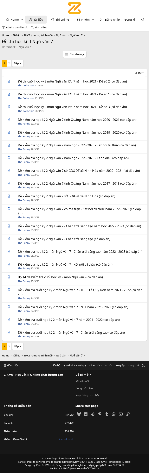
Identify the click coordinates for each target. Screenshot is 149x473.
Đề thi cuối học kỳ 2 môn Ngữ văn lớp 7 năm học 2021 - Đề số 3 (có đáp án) (72, 107)
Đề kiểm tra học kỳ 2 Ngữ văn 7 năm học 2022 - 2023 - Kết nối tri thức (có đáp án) (77, 145)
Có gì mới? (83, 374)
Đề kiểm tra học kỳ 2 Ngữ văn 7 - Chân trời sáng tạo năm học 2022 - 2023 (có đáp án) (79, 226)
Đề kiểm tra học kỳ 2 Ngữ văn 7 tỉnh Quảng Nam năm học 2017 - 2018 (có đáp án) (77, 183)
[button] (22, 20)
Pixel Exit (41, 465)
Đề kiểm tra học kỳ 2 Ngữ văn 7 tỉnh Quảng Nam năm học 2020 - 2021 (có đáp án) (77, 120)
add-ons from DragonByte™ (64, 461)
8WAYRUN (93, 468)
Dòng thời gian (84, 388)
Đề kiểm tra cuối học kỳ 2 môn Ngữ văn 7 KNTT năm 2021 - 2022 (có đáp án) (73, 307)
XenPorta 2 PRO (58, 468)
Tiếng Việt (12, 365)
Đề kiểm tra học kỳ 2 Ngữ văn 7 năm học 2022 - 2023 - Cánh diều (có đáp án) (73, 158)
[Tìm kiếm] (143, 20)
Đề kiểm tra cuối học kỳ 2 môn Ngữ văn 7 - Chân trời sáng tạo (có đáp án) (71, 332)
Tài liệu (38, 19)
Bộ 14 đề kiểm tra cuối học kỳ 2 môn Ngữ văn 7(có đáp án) (60, 277)
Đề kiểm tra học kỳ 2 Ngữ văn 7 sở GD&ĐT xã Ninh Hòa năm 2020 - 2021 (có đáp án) (79, 170)
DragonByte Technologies (107, 461)
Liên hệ (56, 365)
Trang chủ (133, 365)
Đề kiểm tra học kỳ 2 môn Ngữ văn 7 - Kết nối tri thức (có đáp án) (65, 264)
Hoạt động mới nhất (87, 395)
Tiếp (16, 63)
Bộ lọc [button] (137, 73)
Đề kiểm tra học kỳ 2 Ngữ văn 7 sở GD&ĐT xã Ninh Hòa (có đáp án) (66, 196)
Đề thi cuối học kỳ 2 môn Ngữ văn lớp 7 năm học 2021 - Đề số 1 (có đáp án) (72, 94)
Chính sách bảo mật (100, 365)
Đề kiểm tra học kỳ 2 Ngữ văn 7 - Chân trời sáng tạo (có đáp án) (64, 239)
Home (14, 19)
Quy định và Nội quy (75, 365)
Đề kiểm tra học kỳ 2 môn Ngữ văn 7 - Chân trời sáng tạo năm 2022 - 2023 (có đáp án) (80, 251)
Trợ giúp (120, 365)
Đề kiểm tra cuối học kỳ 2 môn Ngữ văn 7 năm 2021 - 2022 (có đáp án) (69, 320)
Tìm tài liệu (41, 27)
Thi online (62, 19)
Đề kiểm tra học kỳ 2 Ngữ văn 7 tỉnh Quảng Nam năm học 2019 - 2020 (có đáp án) (77, 132)
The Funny (24, 123)
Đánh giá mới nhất (17, 27)
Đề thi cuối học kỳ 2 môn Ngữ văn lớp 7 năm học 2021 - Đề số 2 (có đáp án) (72, 81)
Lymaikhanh (66, 439)
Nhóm (85, 19)
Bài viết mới (82, 381)
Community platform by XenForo (74, 458)
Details (126, 461)
